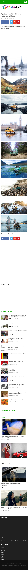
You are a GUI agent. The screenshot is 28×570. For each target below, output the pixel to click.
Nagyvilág (3, 556)
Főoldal (4, 2)
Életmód (3, 550)
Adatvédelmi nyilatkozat (7, 565)
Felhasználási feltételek (14, 567)
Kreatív (2, 554)
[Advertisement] (14, 44)
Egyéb (2, 559)
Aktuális (3, 549)
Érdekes (3, 552)
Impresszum (16, 565)
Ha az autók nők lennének (8, 459)
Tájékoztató (23, 565)
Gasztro (2, 557)
